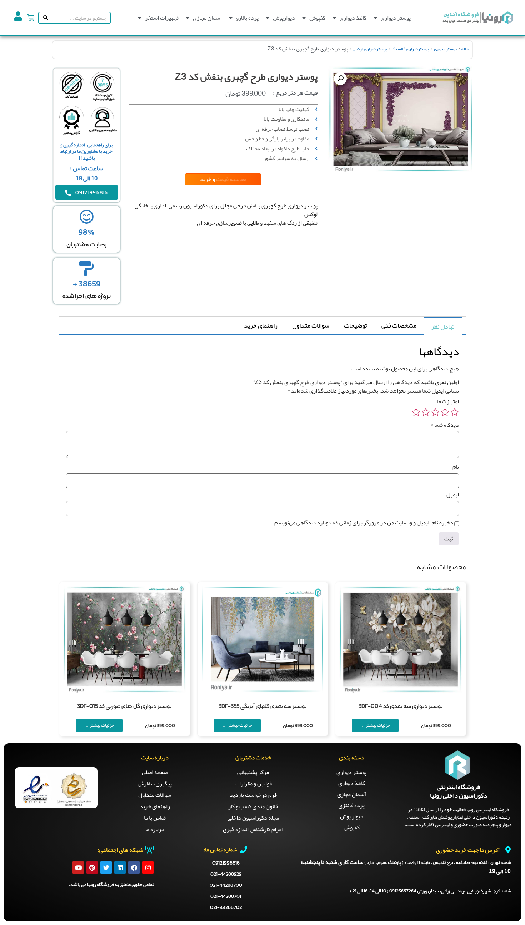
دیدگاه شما (445, 425)
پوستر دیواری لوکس (369, 49)
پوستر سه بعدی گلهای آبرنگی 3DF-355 (262, 706)
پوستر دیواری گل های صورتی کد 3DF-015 (124, 706)
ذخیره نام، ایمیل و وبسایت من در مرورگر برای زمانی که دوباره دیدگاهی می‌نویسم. (363, 522)
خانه (465, 49)
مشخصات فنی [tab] (398, 325)
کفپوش (317, 18)
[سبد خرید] (30, 17)
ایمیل (452, 495)
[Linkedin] (120, 867)
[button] (340, 78)
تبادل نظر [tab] (442, 326)
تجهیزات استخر (162, 18)
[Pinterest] (92, 867)
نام (455, 467)
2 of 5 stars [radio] (445, 412)
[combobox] (79, 17)
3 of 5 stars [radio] (435, 412)
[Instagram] (148, 867)
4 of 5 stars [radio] (425, 412)
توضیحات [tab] (355, 325)
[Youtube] (78, 867)
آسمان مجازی (207, 18)
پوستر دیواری (396, 18)
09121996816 (226, 863)
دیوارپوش (284, 18)
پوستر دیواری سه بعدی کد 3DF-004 (400, 706)
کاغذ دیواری (353, 18)
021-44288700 (226, 885)
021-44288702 (226, 907)
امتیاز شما (448, 401)
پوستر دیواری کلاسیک (410, 49)
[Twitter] (106, 867)
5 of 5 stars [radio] (416, 412)
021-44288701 (225, 896)
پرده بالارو (247, 18)
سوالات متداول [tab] (310, 325)
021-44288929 (225, 874)
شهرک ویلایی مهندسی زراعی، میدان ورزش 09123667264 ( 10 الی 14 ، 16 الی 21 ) (430, 891)
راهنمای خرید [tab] (261, 325)
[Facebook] (134, 867)
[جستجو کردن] (44, 17)
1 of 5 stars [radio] (454, 412)
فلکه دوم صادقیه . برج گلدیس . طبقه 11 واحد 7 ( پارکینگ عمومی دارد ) (437, 863)
